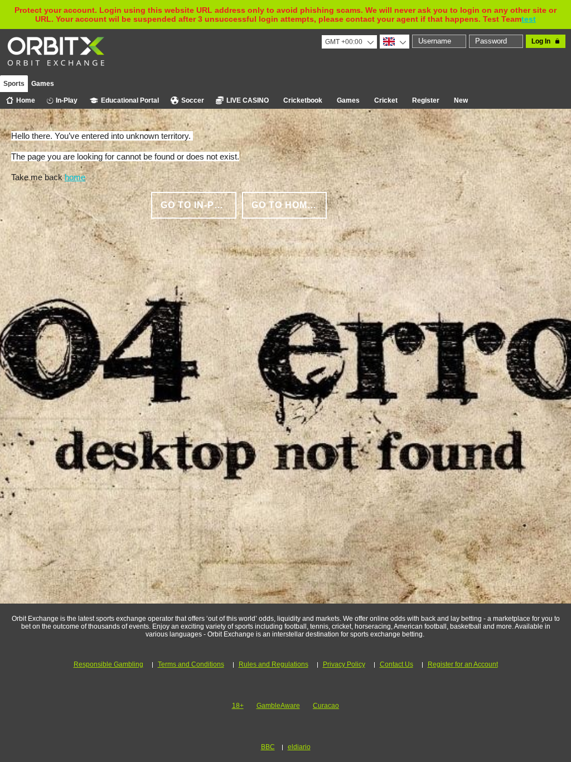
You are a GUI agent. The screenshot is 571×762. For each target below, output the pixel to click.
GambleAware (278, 706)
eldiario (299, 747)
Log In (540, 41)
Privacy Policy (344, 664)
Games (42, 84)
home (75, 177)
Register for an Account (463, 664)
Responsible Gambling (108, 664)
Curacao (326, 706)
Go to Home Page (289, 205)
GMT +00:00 (343, 42)
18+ (238, 706)
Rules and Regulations (273, 664)
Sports (14, 84)
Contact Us (396, 664)
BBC (268, 747)
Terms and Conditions (191, 664)
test (528, 19)
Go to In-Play (197, 205)
